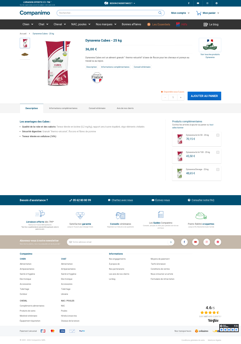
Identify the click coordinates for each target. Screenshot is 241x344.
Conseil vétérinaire (142, 67)
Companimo (26, 253)
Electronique (25, 279)
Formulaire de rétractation (162, 279)
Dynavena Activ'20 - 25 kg (197, 135)
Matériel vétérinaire (28, 316)
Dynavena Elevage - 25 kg (197, 169)
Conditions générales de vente (193, 340)
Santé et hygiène (27, 274)
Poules (64, 311)
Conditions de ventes (160, 269)
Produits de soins (27, 311)
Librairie (64, 294)
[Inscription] (171, 242)
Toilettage (24, 289)
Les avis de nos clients (119, 274)
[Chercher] (161, 13)
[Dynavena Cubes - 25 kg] (25, 43)
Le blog (112, 279)
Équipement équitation (30, 321)
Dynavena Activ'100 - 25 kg (198, 152)
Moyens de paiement (160, 259)
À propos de (114, 264)
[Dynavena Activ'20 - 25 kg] (179, 139)
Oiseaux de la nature (70, 321)
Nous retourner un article (162, 274)
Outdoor (23, 294)
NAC (63, 306)
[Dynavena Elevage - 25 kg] (179, 173)
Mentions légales (214, 340)
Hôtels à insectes (69, 316)
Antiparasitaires (27, 269)
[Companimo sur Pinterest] (216, 3)
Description (91, 67)
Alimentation (25, 264)
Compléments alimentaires (32, 306)
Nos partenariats (116, 269)
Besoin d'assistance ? (121, 3)
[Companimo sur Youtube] (198, 3)
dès (36, 2)
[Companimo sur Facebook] (189, 3)
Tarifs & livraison (158, 264)
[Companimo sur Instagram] (207, 3)
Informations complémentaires (115, 67)
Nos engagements (117, 259)
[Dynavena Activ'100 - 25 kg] (179, 156)
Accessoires (25, 284)
